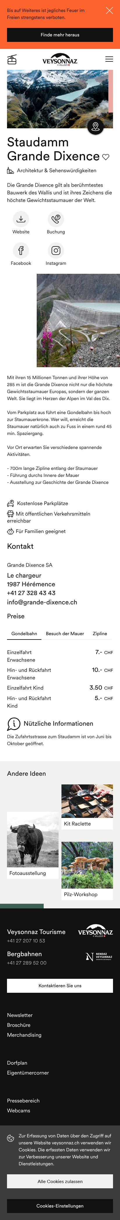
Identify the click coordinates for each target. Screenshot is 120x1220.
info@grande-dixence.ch (42, 602)
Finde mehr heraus (59, 35)
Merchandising (24, 1034)
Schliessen (109, 10)
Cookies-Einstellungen (60, 1206)
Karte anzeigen (95, 126)
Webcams (18, 1110)
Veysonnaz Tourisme (95, 930)
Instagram (56, 263)
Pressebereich (23, 1100)
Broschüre (19, 1025)
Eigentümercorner (28, 1072)
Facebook (21, 263)
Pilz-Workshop (81, 894)
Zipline (100, 634)
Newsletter (20, 1015)
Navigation (109, 59)
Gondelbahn (24, 634)
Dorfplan (17, 1062)
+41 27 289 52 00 (27, 962)
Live (12, 59)
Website (21, 232)
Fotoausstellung (27, 873)
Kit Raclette (77, 823)
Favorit (105, 157)
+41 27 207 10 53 (26, 940)
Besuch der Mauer (65, 634)
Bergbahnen (24, 954)
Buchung (56, 232)
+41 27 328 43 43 (31, 593)
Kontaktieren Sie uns (59, 986)
